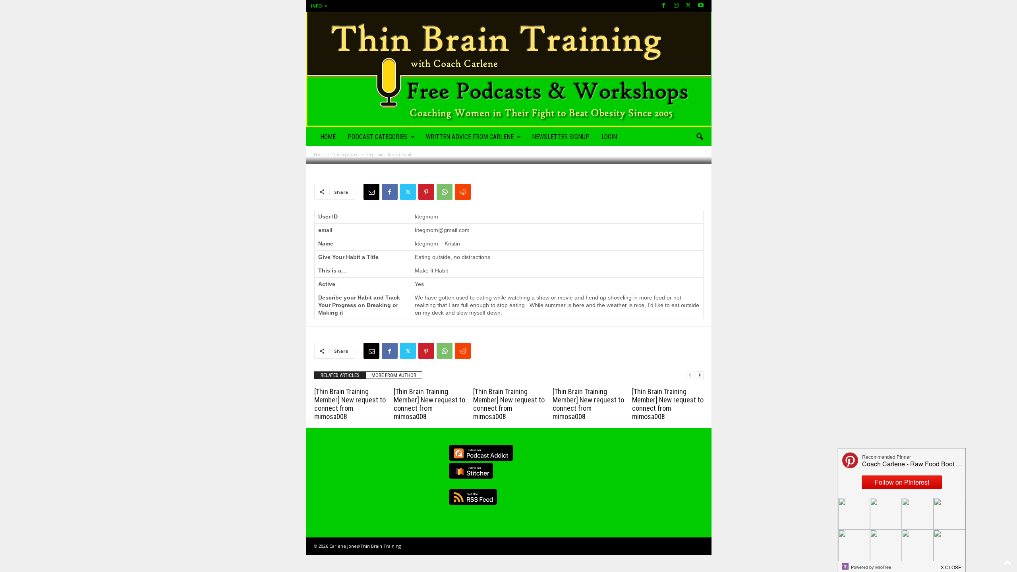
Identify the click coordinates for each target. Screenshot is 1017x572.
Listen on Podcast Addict (481, 453)
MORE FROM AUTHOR (393, 375)
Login (609, 137)
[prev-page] (690, 375)
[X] (688, 6)
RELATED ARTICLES (340, 375)
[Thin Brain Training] (509, 69)
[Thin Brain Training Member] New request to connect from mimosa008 (350, 404)
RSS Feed (473, 497)
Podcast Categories (378, 137)
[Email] (371, 192)
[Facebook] (664, 6)
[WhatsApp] (444, 192)
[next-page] (700, 375)
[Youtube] (701, 6)
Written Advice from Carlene (470, 137)
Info (316, 6)
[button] (699, 137)
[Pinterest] (426, 192)
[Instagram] (676, 6)
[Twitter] (408, 192)
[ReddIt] (463, 192)
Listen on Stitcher (471, 471)
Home (328, 137)
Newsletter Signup (561, 137)
